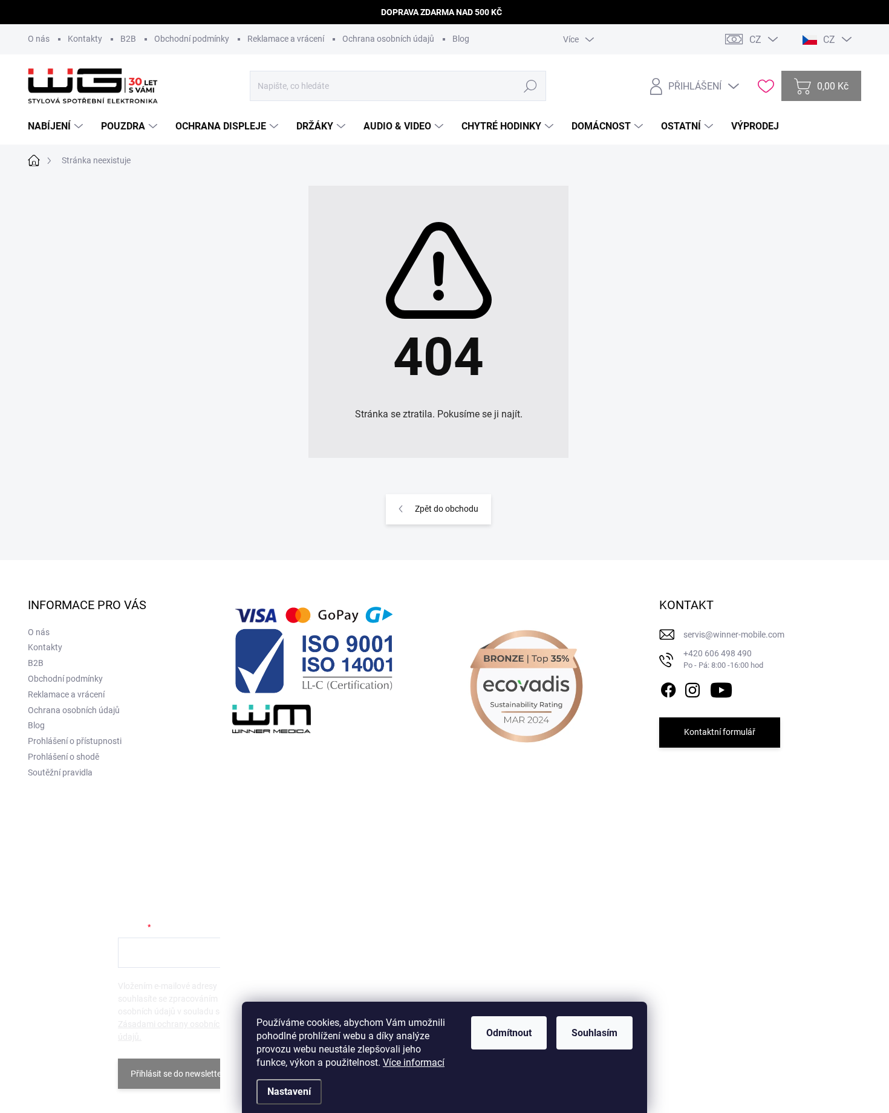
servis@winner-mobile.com (733, 634)
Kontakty (85, 39)
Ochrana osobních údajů (388, 39)
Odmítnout (509, 1033)
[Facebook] (668, 688)
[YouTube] (721, 688)
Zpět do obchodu (446, 509)
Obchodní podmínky (191, 39)
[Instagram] (692, 688)
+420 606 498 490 (723, 659)
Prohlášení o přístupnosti (75, 741)
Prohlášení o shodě (63, 757)
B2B (128, 39)
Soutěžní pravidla (60, 772)
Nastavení (289, 1091)
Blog (460, 39)
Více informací (413, 1062)
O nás (39, 39)
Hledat (530, 86)
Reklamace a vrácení (285, 39)
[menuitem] (57, 126)
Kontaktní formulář (719, 732)
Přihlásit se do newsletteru (180, 1074)
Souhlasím (594, 1033)
